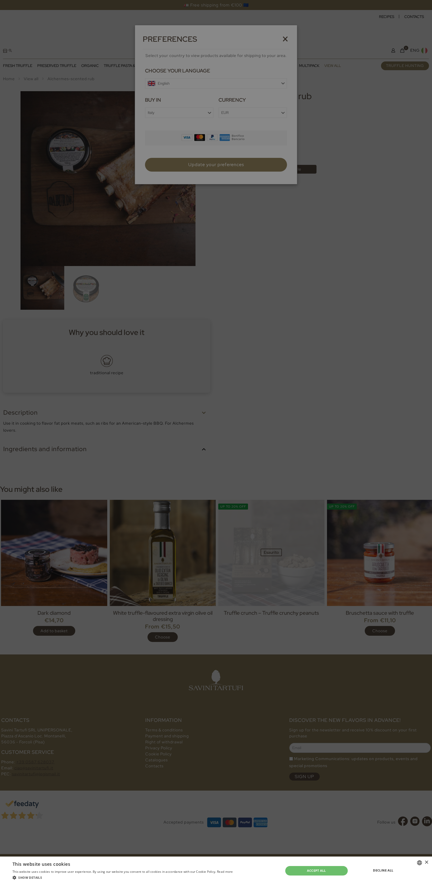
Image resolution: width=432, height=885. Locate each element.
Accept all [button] (316, 871)
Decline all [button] (383, 870)
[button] (122, 877)
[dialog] (216, 442)
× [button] (426, 862)
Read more (225, 872)
